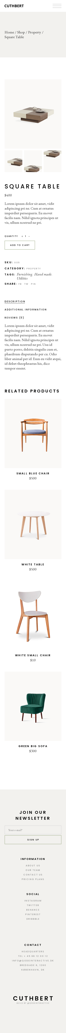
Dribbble (33, 919)
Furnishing (24, 274)
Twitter (33, 905)
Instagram (33, 900)
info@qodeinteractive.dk (33, 960)
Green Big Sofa (33, 746)
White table (32, 564)
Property (33, 268)
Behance (33, 909)
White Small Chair (33, 655)
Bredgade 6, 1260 (33, 965)
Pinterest (33, 914)
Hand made (43, 274)
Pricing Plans (33, 879)
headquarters (33, 951)
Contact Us (33, 874)
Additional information (26, 309)
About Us (33, 865)
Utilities (22, 278)
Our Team (33, 870)
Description (15, 301)
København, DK (33, 969)
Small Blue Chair (33, 473)
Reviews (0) (14, 317)
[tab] (15, 301)
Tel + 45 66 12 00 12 (33, 956)
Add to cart (20, 245)
